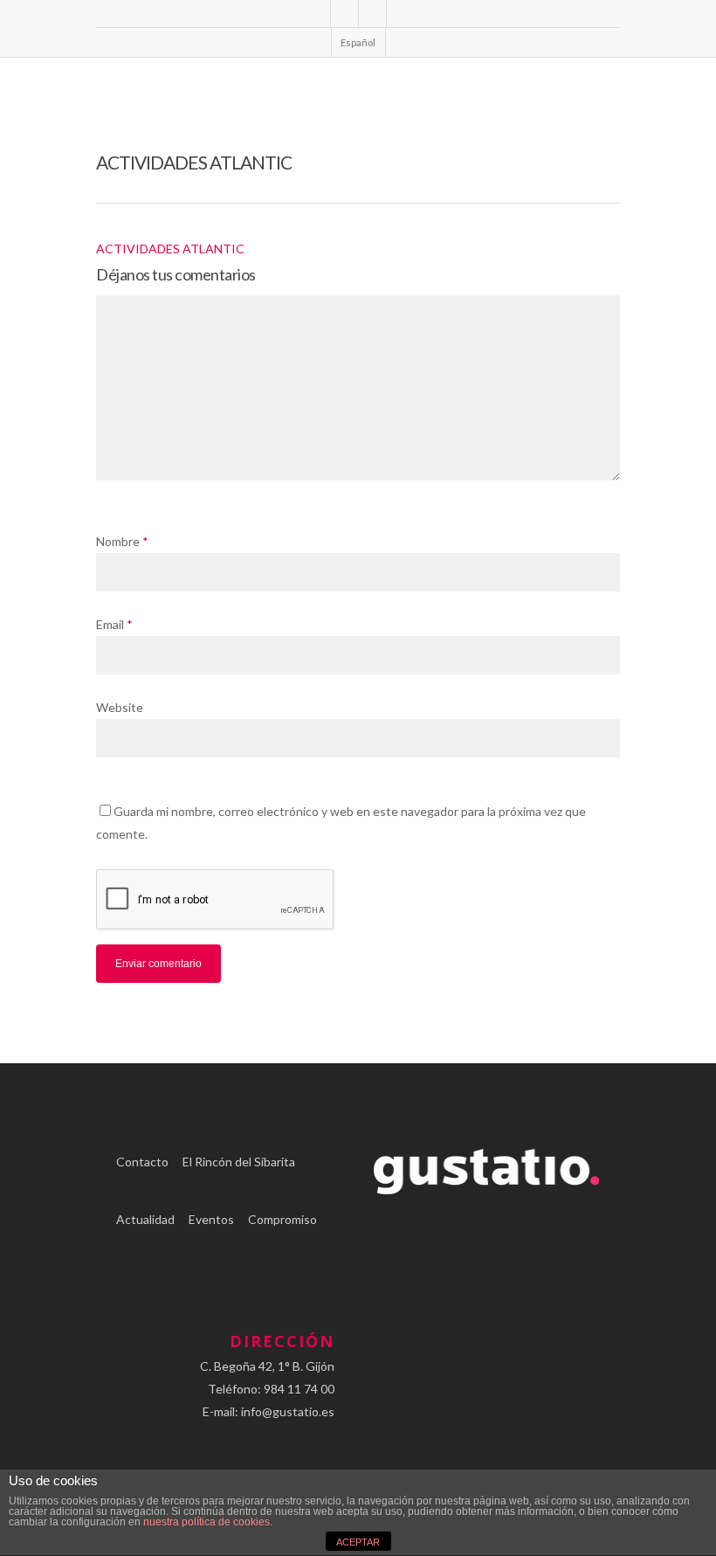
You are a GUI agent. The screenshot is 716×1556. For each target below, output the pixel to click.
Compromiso (282, 1219)
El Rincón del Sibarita (238, 1161)
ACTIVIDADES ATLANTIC (170, 248)
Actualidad (145, 1219)
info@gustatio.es (287, 1411)
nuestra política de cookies (206, 1522)
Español (358, 42)
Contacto (142, 1161)
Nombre (122, 541)
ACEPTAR (358, 1542)
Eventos (211, 1219)
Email (114, 624)
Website (119, 707)
